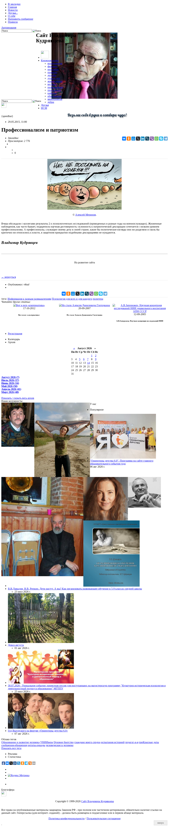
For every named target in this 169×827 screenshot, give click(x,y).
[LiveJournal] (147, 139)
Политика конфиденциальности (67, 818)
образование (55, 96)
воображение (55, 63)
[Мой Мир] (133, 139)
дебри (51, 102)
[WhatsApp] (156, 139)
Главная (12, 7)
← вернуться (8, 277)
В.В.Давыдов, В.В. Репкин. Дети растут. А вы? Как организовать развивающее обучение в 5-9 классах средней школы (75, 588)
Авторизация (8, 27)
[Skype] (161, 139)
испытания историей (113, 742)
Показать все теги (11, 748)
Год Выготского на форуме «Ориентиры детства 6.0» (38, 730)
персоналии (54, 90)
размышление (55, 87)
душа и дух (54, 78)
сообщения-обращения (14, 745)
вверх (160, 822)
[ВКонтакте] (124, 139)
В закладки (14, 4)
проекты (52, 72)
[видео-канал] (3, 106)
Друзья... (13, 13)
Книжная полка (50, 60)
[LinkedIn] (143, 139)
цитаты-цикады (36, 745)
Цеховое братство (64, 742)
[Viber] (152, 139)
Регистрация (15, 333)
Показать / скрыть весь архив (17, 398)
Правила (13, 22)
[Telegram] (166, 139)
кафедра (52, 93)
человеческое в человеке (59, 745)
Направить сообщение (20, 19)
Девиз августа (16, 645)
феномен (52, 66)
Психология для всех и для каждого (72, 298)
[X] (138, 139)
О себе (11, 16)
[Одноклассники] (129, 139)
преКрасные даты (149, 742)
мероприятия (55, 99)
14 (88, 362)
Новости (13, 10)
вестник (52, 84)
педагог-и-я (131, 742)
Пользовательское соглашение (104, 818)
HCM (44, 108)
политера (98, 298)
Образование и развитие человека (20, 742)
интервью (53, 69)
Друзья (45, 105)
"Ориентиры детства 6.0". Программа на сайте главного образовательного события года (121, 462)
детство (52, 75)
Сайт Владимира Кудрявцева (97, 801)
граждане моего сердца (87, 742)
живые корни (55, 81)
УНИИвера (46, 742)
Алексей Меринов (85, 214)
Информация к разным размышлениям (29, 298)
